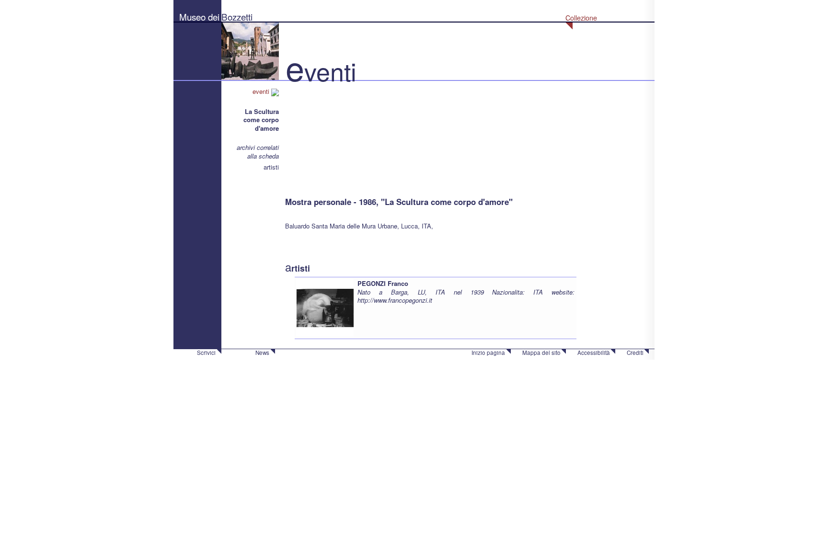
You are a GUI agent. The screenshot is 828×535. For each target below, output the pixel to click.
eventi (262, 91)
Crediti (635, 352)
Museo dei (199, 16)
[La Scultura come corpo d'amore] (333, 133)
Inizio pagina (488, 352)
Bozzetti (237, 16)
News (262, 352)
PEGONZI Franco (382, 283)
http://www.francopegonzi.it (394, 300)
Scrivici (206, 352)
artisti (271, 166)
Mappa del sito (541, 352)
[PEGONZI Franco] (325, 307)
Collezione (581, 17)
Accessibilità (593, 352)
